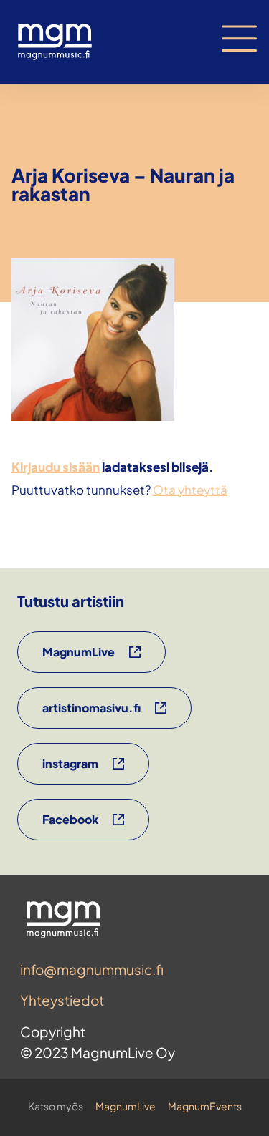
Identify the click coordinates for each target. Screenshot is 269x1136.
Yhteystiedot (62, 1000)
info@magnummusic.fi (92, 969)
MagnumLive (125, 1105)
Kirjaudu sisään (55, 467)
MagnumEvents (205, 1105)
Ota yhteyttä (190, 489)
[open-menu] (240, 39)
